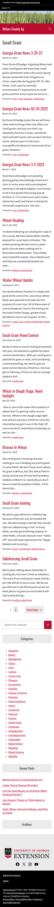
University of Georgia (16, 893)
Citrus (11, 663)
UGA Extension (9, 890)
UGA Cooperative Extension (28, 2)
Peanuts (13, 714)
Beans (11, 654)
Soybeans (14, 726)
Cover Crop (17, 322)
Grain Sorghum (25, 99)
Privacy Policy (9, 899)
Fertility (27, 322)
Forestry (13, 697)
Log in (6, 881)
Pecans (12, 718)
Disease (16, 270)
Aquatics (13, 650)
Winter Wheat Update (17, 280)
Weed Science (38, 549)
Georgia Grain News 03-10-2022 (25, 108)
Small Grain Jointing (16, 503)
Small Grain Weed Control (20, 335)
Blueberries (15, 659)
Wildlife (12, 756)
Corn (14, 99)
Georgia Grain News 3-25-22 (22, 52)
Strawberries (15, 731)
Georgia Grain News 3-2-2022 (23, 164)
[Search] (48, 625)
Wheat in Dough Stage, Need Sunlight (22, 393)
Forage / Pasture (17, 692)
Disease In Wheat (14, 447)
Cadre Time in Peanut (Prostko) (20, 785)
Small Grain (39, 99)
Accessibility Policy (24, 899)
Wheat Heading (13, 220)
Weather (13, 748)
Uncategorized (16, 735)
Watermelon (15, 743)
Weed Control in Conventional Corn (22, 779)
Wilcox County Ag (13, 28)
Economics (14, 684)
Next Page (34, 609)
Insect (15, 549)
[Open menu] (50, 29)
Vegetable (14, 739)
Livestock (13, 709)
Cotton (12, 671)
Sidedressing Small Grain (19, 558)
